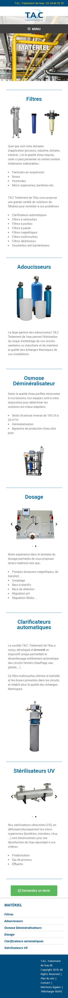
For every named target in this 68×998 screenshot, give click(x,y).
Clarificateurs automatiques (24, 941)
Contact (45, 982)
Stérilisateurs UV (16, 948)
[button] (11, 524)
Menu (36, 29)
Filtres (8, 914)
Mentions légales (51, 987)
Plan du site (47, 978)
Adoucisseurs (13, 921)
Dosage (9, 934)
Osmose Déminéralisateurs (23, 928)
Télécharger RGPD (51, 991)
